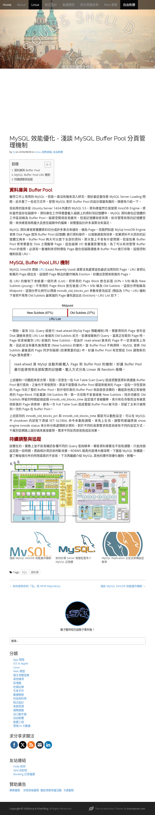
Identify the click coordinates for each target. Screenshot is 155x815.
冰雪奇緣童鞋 (31, 790)
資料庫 (35, 572)
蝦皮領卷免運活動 (51, 790)
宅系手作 (18, 691)
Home (7, 5)
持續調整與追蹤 (23, 179)
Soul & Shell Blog (38, 808)
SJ (14, 152)
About (21, 5)
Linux (35, 5)
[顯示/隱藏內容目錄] (46, 164)
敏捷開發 (69, 5)
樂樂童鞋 (14, 790)
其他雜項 (18, 679)
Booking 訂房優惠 (24, 774)
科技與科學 (19, 698)
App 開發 (18, 659)
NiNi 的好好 (20, 770)
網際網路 (47, 152)
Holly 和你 (19, 766)
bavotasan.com (136, 808)
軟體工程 (18, 722)
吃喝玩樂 (18, 687)
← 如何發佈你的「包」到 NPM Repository (34, 586)
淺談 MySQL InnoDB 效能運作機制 (30, 558)
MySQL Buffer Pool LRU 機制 (32, 175)
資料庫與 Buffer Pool (27, 170)
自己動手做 (19, 714)
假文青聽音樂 (89, 5)
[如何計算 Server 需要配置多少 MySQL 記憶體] (77, 544)
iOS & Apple (20, 663)
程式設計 (51, 5)
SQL (24, 572)
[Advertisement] (77, 97)
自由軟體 (129, 5)
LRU (42, 269)
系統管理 (18, 706)
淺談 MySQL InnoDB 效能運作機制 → (123, 586)
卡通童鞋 (68, 790)
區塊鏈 (17, 683)
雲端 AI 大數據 (21, 726)
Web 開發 (110, 5)
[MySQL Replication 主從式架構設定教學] (123, 544)
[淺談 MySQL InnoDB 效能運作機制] (30, 544)
